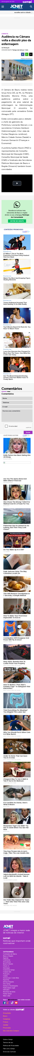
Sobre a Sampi (8, 1039)
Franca (5, 1022)
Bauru (5, 1016)
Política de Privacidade (11, 1045)
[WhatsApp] (26, 54)
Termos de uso (8, 1042)
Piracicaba (7, 1028)
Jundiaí (5, 1025)
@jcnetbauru (12, 1000)
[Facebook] (22, 54)
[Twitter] (30, 54)
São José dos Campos (11, 1031)
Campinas (6, 1019)
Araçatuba (7, 1013)
